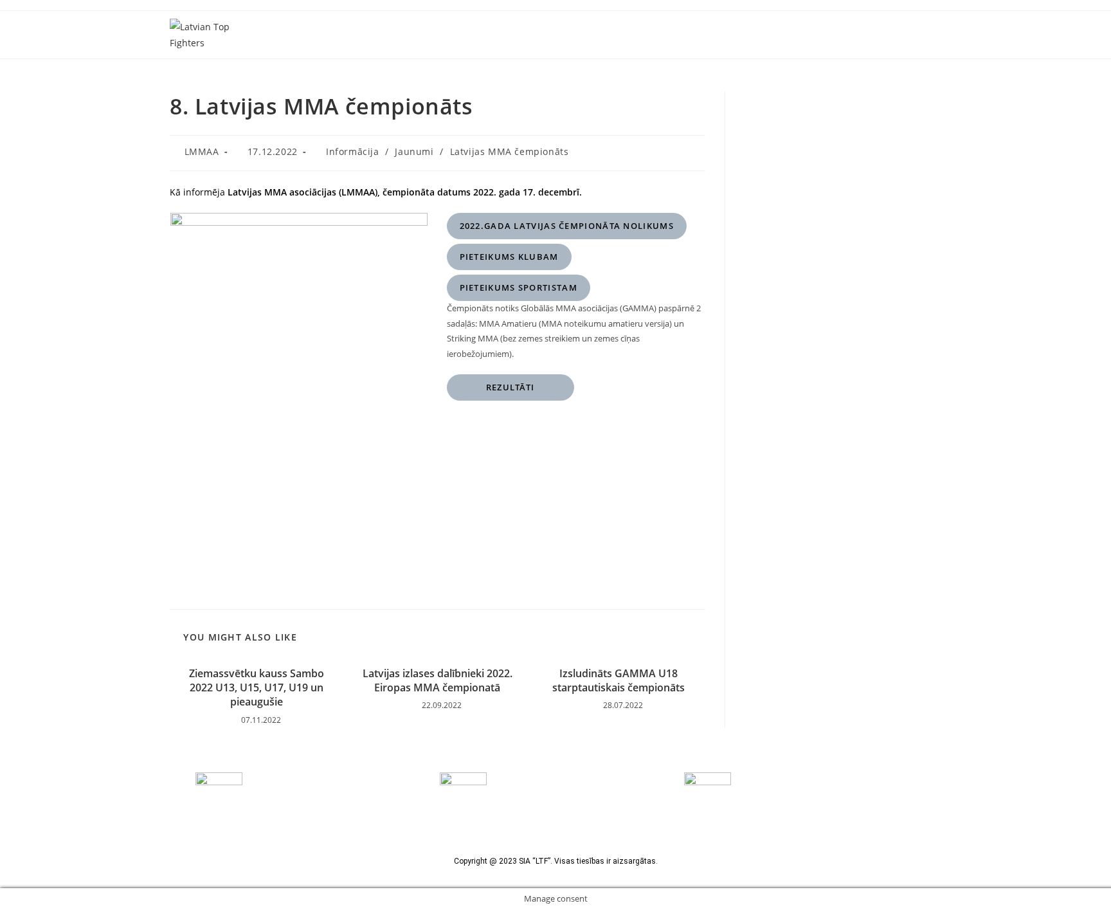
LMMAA (202, 151)
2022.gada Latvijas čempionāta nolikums (567, 226)
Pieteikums (509, 256)
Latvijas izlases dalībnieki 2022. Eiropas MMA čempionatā (437, 680)
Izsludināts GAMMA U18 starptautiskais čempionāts (618, 680)
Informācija (352, 151)
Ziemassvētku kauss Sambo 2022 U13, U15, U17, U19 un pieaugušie (256, 687)
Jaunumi (414, 151)
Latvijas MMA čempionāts (509, 151)
